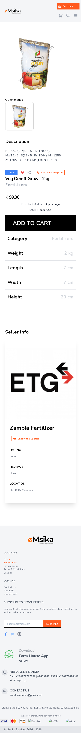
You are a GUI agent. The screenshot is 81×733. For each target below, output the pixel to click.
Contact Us (10, 587)
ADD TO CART (32, 223)
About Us (9, 590)
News (7, 559)
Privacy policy (11, 565)
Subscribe (52, 624)
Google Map (10, 594)
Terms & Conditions (14, 569)
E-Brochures (10, 562)
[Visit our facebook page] (6, 634)
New (11, 172)
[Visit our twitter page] (12, 634)
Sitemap (8, 572)
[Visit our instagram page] (19, 634)
